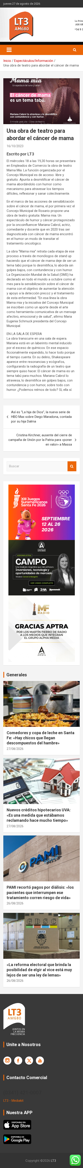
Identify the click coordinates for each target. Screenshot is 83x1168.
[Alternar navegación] (9, 50)
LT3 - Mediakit (13, 1101)
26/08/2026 (15, 903)
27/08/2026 (15, 749)
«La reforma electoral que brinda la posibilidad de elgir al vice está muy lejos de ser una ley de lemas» (39, 969)
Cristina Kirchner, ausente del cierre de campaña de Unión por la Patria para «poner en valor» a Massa (40, 439)
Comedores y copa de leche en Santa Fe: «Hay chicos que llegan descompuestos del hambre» (40, 737)
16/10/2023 (15, 146)
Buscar (72, 466)
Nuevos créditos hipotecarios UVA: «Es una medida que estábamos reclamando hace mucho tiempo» (39, 815)
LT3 (53, 1161)
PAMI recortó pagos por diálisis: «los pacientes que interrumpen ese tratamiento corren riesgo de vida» (40, 892)
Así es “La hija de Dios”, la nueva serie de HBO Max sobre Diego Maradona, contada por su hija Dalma (41, 416)
